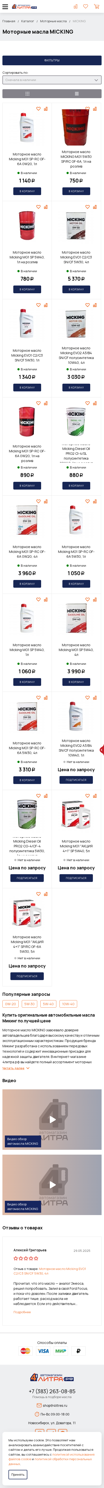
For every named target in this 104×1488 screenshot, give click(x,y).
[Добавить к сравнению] (46, 109)
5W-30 (29, 1004)
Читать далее (13, 1068)
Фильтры (52, 60)
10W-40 (68, 1004)
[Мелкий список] (77, 93)
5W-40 (48, 1004)
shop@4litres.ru (55, 1405)
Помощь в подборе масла (52, 1397)
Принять (17, 1474)
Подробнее (22, 1312)
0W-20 (10, 1004)
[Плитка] (27, 93)
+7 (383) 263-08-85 (52, 1391)
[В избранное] (39, 108)
